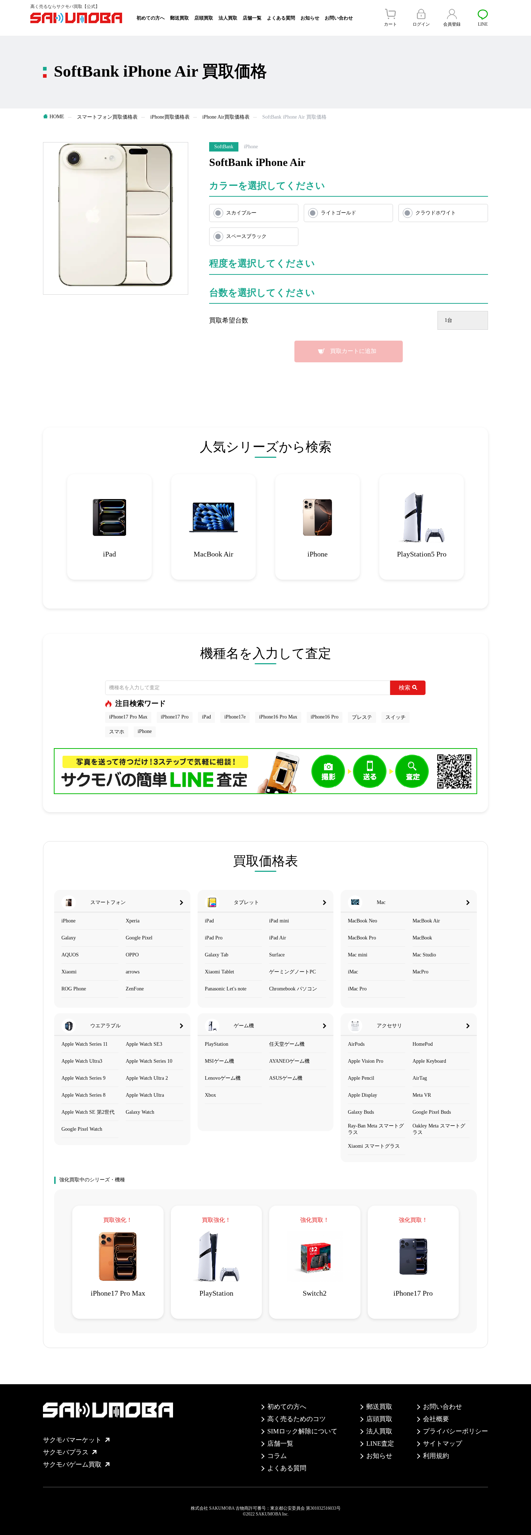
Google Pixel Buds (432, 1112)
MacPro (420, 972)
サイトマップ (442, 1443)
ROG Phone (73, 989)
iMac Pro (357, 989)
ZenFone (135, 989)
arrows (132, 972)
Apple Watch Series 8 (83, 1095)
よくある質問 (281, 18)
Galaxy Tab (216, 955)
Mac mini (357, 955)
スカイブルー (241, 213)
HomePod (423, 1044)
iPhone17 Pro (175, 717)
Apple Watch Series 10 (149, 1061)
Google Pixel (139, 938)
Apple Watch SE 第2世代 (88, 1112)
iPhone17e (235, 717)
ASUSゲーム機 (285, 1078)
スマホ (116, 731)
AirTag (420, 1078)
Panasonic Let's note (225, 989)
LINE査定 (380, 1443)
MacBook (422, 938)
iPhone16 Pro (324, 717)
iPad (206, 717)
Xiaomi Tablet (219, 972)
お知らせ (310, 18)
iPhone (145, 731)
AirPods (356, 1044)
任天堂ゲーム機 (287, 1044)
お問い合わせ (339, 18)
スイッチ (395, 717)
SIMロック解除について (302, 1431)
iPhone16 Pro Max (278, 717)
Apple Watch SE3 (144, 1044)
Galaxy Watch (140, 1112)
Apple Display (362, 1095)
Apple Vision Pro (365, 1061)
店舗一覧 (252, 18)
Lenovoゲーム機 (223, 1078)
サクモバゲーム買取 (72, 1464)
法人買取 (228, 18)
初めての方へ (151, 18)
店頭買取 (203, 18)
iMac (353, 972)
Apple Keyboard (429, 1061)
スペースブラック (246, 236)
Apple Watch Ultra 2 (147, 1078)
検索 (404, 688)
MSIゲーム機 (219, 1061)
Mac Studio (424, 955)
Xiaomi (69, 972)
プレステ (362, 717)
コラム (277, 1455)
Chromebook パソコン (293, 989)
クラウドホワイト (435, 213)
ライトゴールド (338, 213)
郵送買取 (179, 18)
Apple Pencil (361, 1078)
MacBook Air (426, 921)
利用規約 (436, 1455)
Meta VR (422, 1095)
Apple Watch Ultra (145, 1095)
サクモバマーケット (72, 1440)
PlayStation (216, 1044)
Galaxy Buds (361, 1112)
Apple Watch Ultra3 (81, 1061)
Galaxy (68, 938)
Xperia (132, 921)
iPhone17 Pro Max (128, 717)
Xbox (210, 1095)
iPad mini (279, 921)
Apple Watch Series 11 (84, 1044)
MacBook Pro (362, 938)
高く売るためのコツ (296, 1419)
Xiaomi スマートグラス (374, 1146)
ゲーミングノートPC (292, 972)
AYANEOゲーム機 (289, 1061)
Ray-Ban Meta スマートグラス (376, 1129)
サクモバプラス (65, 1452)
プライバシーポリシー (455, 1431)
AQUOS (70, 955)
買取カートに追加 (353, 351)
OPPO (132, 955)
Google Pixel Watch (81, 1129)
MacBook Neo (362, 921)
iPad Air (277, 938)
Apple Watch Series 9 (83, 1078)
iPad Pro (214, 938)
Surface (277, 955)
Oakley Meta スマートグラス (439, 1129)
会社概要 (436, 1419)
